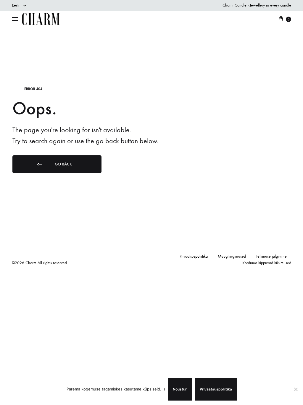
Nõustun (180, 389)
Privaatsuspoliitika (194, 256)
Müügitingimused (232, 256)
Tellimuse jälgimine (271, 256)
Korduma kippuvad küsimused (266, 262)
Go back (63, 164)
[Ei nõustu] (296, 389)
